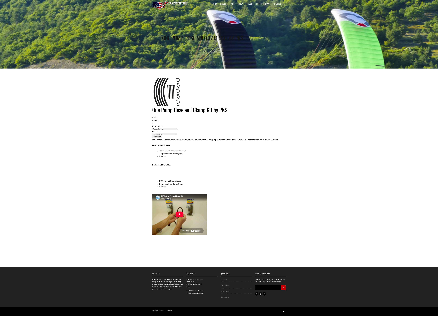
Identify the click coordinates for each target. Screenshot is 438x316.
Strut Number (157, 126)
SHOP (215, 4)
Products (224, 279)
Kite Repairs (225, 297)
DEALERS (224, 4)
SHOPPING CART (262, 4)
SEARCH (249, 4)
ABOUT (240, 4)
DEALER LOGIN (278, 4)
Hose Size (156, 131)
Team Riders (225, 285)
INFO (233, 4)
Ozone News (225, 291)
